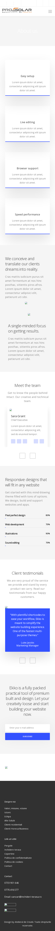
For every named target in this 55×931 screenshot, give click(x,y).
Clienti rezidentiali (13, 824)
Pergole (8, 845)
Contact (8, 865)
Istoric (7, 812)
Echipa (7, 816)
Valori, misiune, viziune (15, 808)
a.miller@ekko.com (36, 441)
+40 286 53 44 (42, 441)
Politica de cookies (13, 861)
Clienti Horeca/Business (16, 828)
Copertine (9, 853)
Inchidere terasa (12, 849)
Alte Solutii (9, 820)
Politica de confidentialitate (18, 857)
